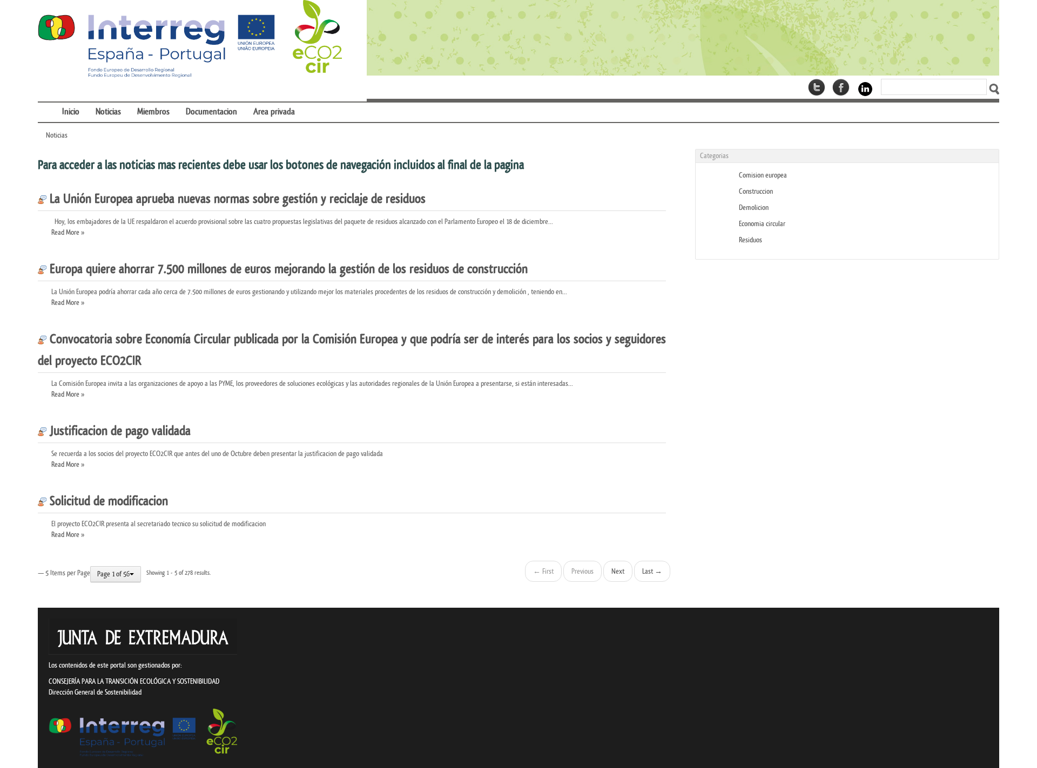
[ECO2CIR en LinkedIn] (865, 88)
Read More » (67, 232)
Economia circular (762, 223)
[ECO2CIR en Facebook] (841, 87)
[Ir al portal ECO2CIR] (190, 39)
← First (543, 571)
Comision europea (763, 175)
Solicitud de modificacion (107, 501)
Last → (652, 571)
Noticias (57, 135)
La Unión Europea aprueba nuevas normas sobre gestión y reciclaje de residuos (236, 199)
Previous (582, 571)
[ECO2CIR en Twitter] (816, 87)
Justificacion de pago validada (118, 431)
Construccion (756, 191)
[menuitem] (46, 105)
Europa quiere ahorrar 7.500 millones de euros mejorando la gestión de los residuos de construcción (287, 269)
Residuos (750, 239)
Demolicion (754, 207)
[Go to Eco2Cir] (683, 38)
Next (617, 571)
